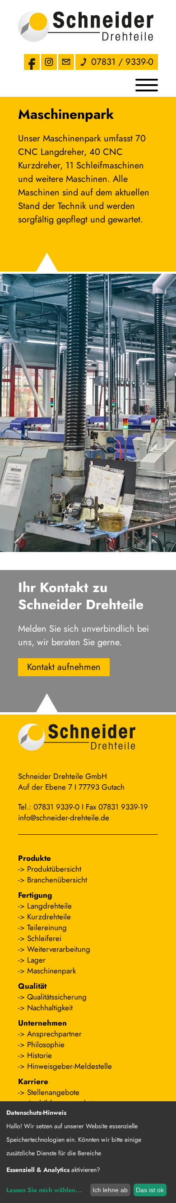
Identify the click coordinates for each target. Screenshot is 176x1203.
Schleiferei (44, 938)
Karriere (33, 1081)
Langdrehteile (49, 905)
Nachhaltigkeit (50, 1007)
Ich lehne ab (110, 1190)
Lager (36, 959)
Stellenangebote (53, 1092)
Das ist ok (150, 1190)
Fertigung (35, 895)
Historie (39, 1055)
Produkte (34, 858)
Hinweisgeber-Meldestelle (69, 1066)
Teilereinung (47, 927)
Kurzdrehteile (49, 916)
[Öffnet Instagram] (49, 62)
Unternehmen (42, 1023)
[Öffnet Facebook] (32, 62)
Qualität (32, 986)
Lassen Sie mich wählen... (44, 1189)
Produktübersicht (54, 869)
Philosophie (46, 1044)
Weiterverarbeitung (58, 949)
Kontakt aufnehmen (64, 667)
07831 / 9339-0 (122, 61)
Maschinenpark (51, 970)
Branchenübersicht (57, 879)
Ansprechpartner (54, 1033)
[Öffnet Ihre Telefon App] (83, 62)
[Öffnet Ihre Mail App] (66, 62)
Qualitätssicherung (57, 996)
